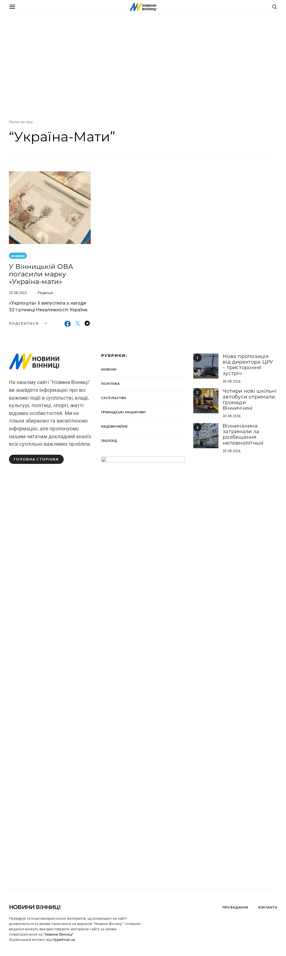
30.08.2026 (232, 381)
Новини (18, 256)
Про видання (235, 907)
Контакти (267, 907)
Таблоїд (109, 440)
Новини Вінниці (35, 907)
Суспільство (113, 397)
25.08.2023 (18, 292)
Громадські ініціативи (123, 412)
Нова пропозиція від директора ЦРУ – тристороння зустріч (248, 364)
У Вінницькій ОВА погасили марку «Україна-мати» (41, 274)
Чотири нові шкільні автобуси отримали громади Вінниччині (250, 399)
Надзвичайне (114, 426)
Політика (110, 383)
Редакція (45, 292)
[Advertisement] (143, 66)
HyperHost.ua (64, 940)
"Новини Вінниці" (59, 934)
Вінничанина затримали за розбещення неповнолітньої (243, 434)
